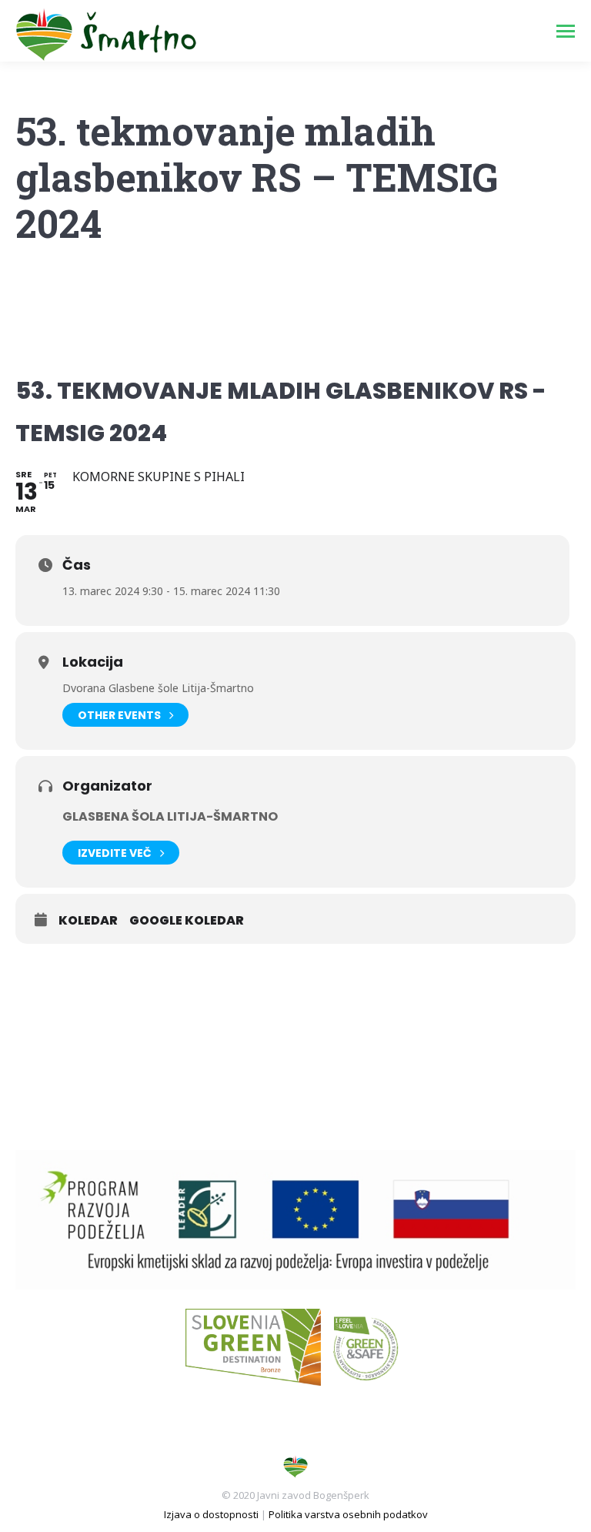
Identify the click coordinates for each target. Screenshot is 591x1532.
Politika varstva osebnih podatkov (348, 1514)
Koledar (88, 920)
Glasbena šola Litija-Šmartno (170, 816)
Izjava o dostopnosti (211, 1514)
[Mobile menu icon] (566, 31)
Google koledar (186, 920)
